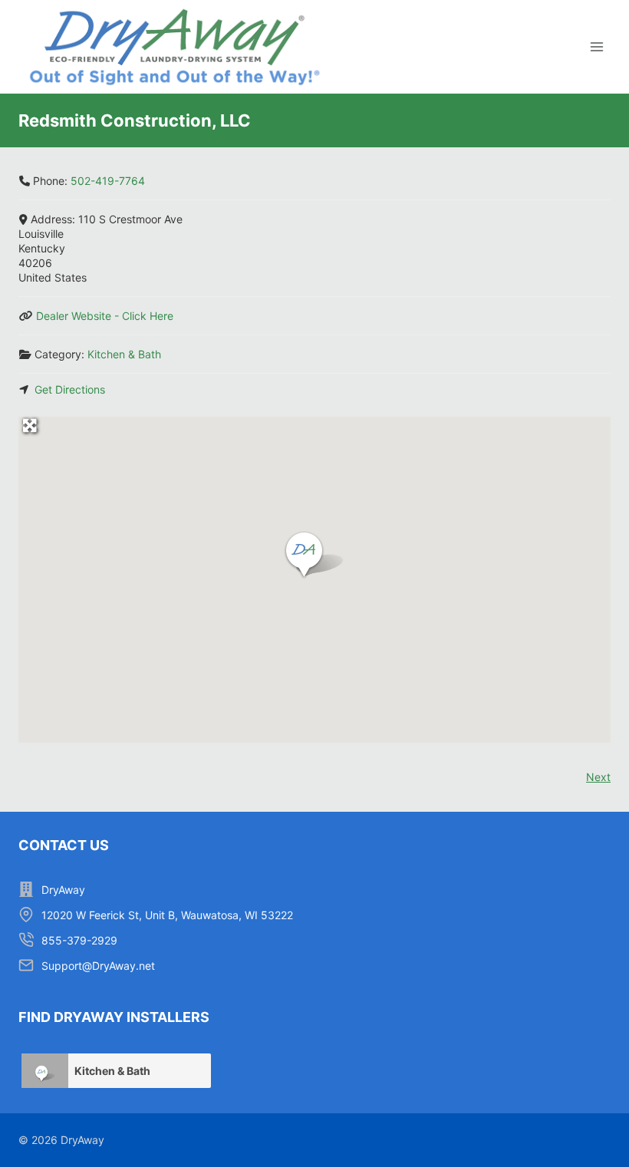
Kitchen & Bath (124, 354)
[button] (314, 555)
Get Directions (70, 389)
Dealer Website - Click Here (104, 315)
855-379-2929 (79, 940)
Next (598, 776)
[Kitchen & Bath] (45, 1070)
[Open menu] (596, 47)
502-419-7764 (108, 180)
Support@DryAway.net (98, 965)
